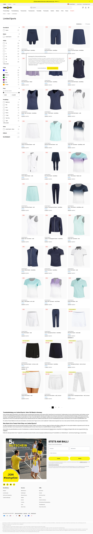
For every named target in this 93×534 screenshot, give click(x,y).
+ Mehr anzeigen (6, 63)
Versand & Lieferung (42, 499)
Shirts (62, 425)
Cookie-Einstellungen (6, 497)
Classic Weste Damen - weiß (27, 175)
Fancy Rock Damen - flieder (27, 81)
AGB (29, 513)
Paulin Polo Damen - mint (73, 301)
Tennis (4, 4)
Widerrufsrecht (33, 513)
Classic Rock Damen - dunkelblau (51, 364)
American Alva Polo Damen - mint (51, 144)
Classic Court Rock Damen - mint (28, 207)
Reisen (66, 10)
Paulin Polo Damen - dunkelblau (51, 270)
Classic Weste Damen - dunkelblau (28, 270)
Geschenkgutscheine (86, 4)
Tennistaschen (31, 10)
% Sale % (72, 10)
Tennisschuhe (23, 10)
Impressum (25, 513)
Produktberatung (42, 504)
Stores (40, 497)
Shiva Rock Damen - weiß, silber (74, 332)
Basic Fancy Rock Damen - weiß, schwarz (53, 395)
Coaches (22, 502)
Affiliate (22, 497)
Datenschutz (31, 64)
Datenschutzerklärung (18, 513)
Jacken (47, 425)
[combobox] (51, 7)
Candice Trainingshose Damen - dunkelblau (53, 207)
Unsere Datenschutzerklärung (54, 464)
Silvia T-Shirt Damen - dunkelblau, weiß (75, 207)
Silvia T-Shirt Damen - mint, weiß (28, 301)
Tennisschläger (6, 10)
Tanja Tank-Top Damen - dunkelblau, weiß (76, 144)
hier (78, 432)
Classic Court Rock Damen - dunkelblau (76, 50)
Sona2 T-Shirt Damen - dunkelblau (51, 113)
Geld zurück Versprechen (7, 495)
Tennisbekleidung (15, 10)
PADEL (14, 4)
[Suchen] (31, 7)
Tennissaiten (46, 10)
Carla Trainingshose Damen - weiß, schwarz (77, 364)
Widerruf (4, 490)
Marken (57, 10)
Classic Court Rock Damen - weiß (28, 144)
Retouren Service (24, 495)
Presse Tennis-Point (42, 506)
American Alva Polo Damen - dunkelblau (75, 81)
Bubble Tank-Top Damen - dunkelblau (29, 113)
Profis (62, 10)
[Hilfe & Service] (83, 7)
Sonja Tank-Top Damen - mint (74, 238)
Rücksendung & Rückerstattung (44, 502)
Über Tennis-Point (42, 495)
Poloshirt (51, 429)
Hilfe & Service (23, 490)
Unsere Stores (79, 4)
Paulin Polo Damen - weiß (73, 270)
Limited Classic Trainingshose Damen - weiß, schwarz (79, 395)
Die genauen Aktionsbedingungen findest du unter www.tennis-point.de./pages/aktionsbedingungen (21, 531)
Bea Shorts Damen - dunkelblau (51, 50)
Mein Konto (41, 490)
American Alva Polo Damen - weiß (74, 113)
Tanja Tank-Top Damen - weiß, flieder (52, 301)
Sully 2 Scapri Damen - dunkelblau (28, 50)
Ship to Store (23, 506)
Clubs (22, 504)
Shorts (66, 429)
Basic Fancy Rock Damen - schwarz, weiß (30, 364)
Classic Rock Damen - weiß (27, 395)
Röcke (58, 425)
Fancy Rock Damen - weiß (27, 332)
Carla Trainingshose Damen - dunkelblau (53, 332)
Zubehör (52, 10)
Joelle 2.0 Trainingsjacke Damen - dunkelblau (54, 238)
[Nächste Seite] (62, 407)
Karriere (22, 499)
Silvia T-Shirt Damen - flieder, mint (74, 175)
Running (9, 4)
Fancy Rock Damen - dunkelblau (51, 81)
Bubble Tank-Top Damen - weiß (28, 238)
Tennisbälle (39, 10)
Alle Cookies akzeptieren (53, 68)
